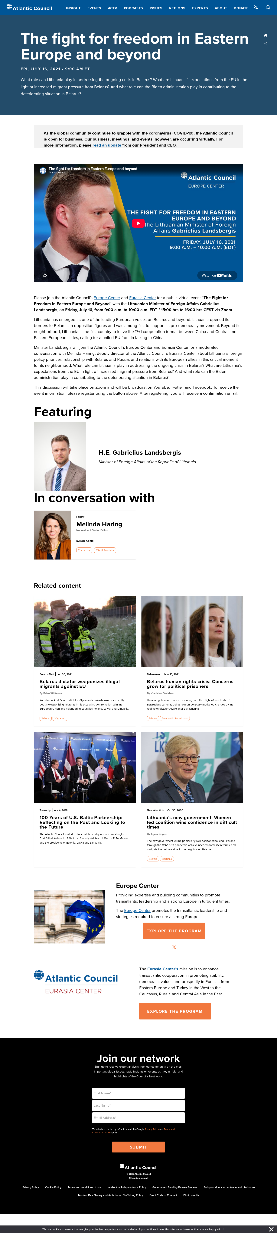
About (221, 8)
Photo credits (191, 1195)
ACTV (112, 8)
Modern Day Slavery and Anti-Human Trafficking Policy (110, 1195)
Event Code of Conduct (163, 1195)
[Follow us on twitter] (174, 948)
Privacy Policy (152, 1129)
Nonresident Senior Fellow (92, 530)
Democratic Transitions (175, 718)
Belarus (45, 718)
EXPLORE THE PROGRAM (175, 1011)
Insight (73, 8)
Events (94, 8)
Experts (200, 8)
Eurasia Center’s (162, 969)
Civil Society (105, 550)
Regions (177, 8)
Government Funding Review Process (174, 1187)
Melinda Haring (99, 524)
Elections (167, 858)
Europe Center (107, 297)
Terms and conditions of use (84, 1187)
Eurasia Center (142, 297)
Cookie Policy (53, 1187)
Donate (241, 8)
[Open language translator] (255, 7)
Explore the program (174, 931)
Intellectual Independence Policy (127, 1187)
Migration (59, 718)
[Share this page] (266, 43)
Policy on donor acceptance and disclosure (229, 1187)
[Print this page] (266, 36)
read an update (107, 145)
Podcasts (133, 8)
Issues (156, 8)
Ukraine (84, 550)
